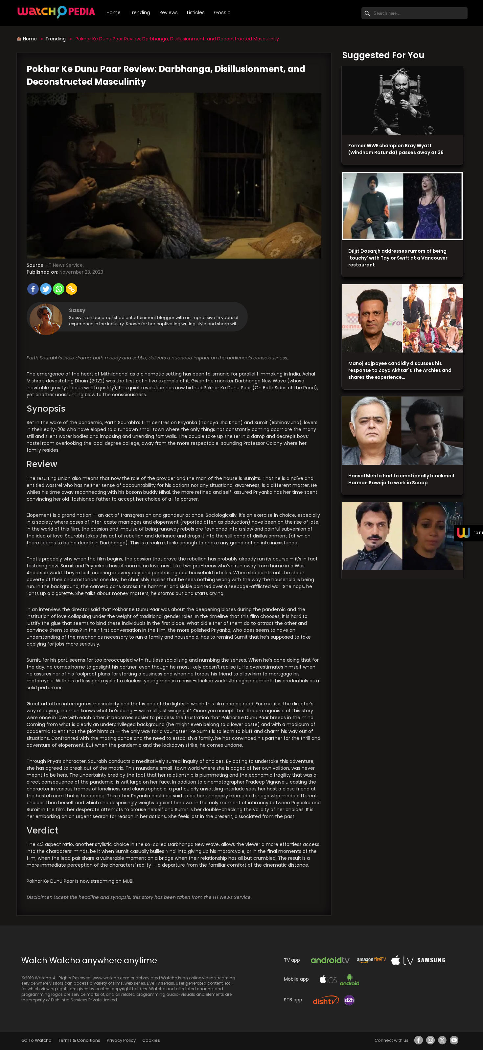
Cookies (151, 1040)
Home (113, 12)
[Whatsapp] (58, 289)
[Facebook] (33, 289)
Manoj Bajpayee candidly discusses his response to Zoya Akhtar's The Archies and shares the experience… (399, 370)
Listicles (196, 12)
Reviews (168, 12)
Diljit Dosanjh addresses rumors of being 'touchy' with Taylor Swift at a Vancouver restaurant (398, 258)
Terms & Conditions (79, 1040)
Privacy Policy (121, 1040)
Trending (140, 12)
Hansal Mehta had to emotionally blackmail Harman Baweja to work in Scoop (401, 479)
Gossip (222, 12)
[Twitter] (46, 289)
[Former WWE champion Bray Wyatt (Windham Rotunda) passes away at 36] (402, 100)
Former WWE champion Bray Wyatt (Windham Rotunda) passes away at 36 (396, 149)
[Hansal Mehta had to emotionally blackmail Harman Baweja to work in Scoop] (402, 431)
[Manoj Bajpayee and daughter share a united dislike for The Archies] (402, 318)
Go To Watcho (36, 1040)
